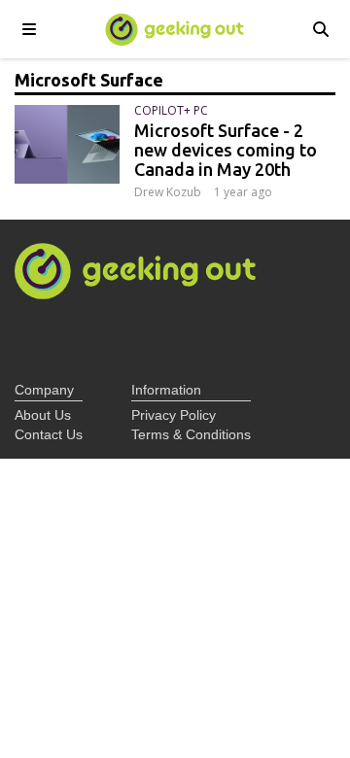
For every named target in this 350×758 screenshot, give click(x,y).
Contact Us (49, 434)
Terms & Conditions (191, 434)
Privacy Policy (173, 415)
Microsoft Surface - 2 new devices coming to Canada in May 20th (225, 150)
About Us (43, 415)
